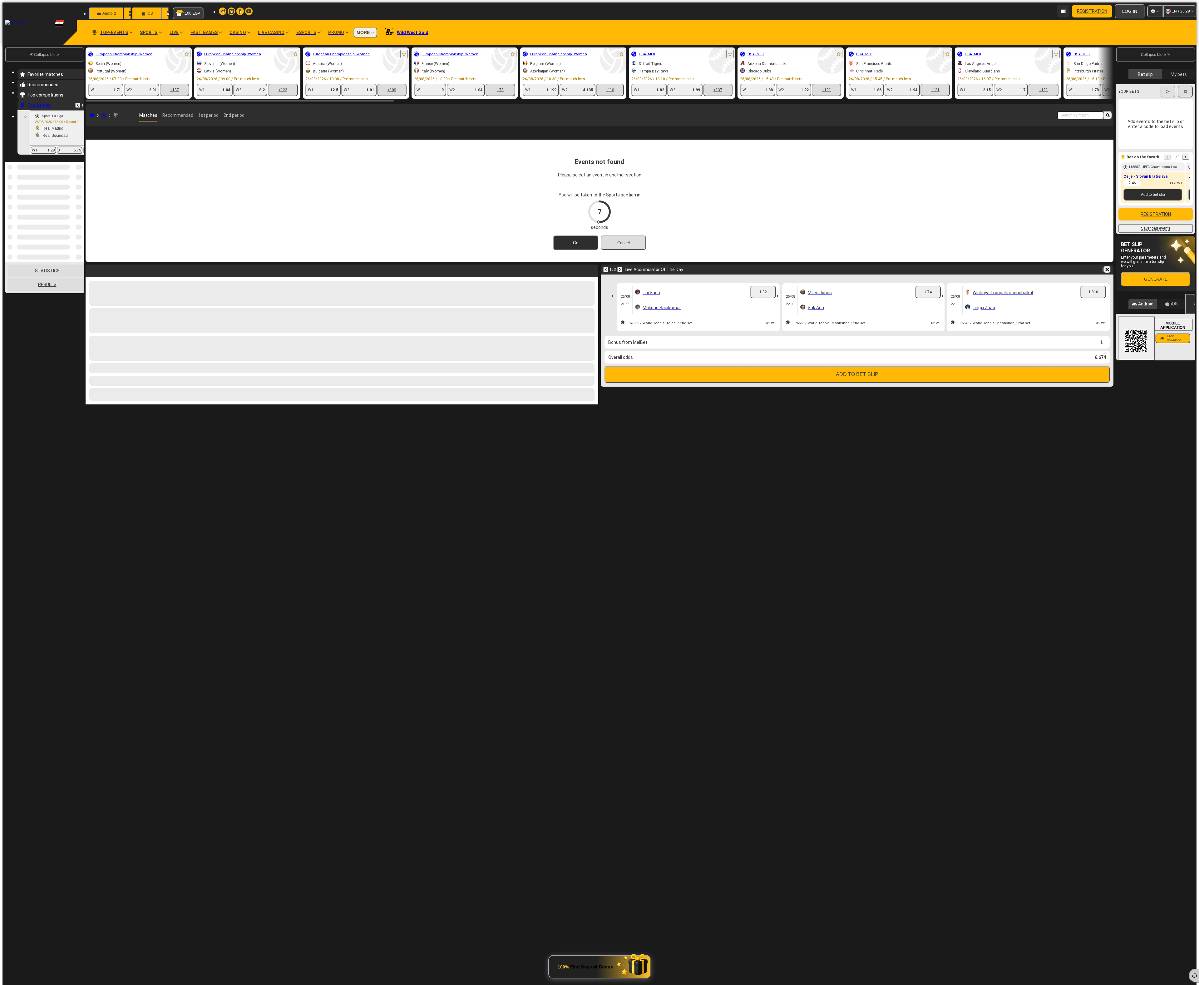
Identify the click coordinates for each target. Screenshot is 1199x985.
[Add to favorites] (186, 54)
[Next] (619, 269)
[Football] (103, 115)
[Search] (1107, 115)
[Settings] (1155, 11)
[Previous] (77, 105)
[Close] (1190, 304)
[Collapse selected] (71, 194)
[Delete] (1107, 269)
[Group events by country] (79, 194)
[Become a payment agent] (1063, 11)
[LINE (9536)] (92, 115)
